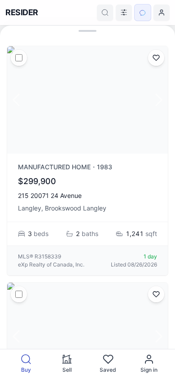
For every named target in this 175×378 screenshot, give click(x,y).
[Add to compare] (19, 58)
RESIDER (21, 12)
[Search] (105, 12)
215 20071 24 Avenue (50, 195)
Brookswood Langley (75, 208)
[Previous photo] (16, 100)
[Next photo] (159, 100)
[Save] (156, 58)
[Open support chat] (143, 12)
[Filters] (124, 12)
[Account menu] (161, 12)
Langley (29, 208)
